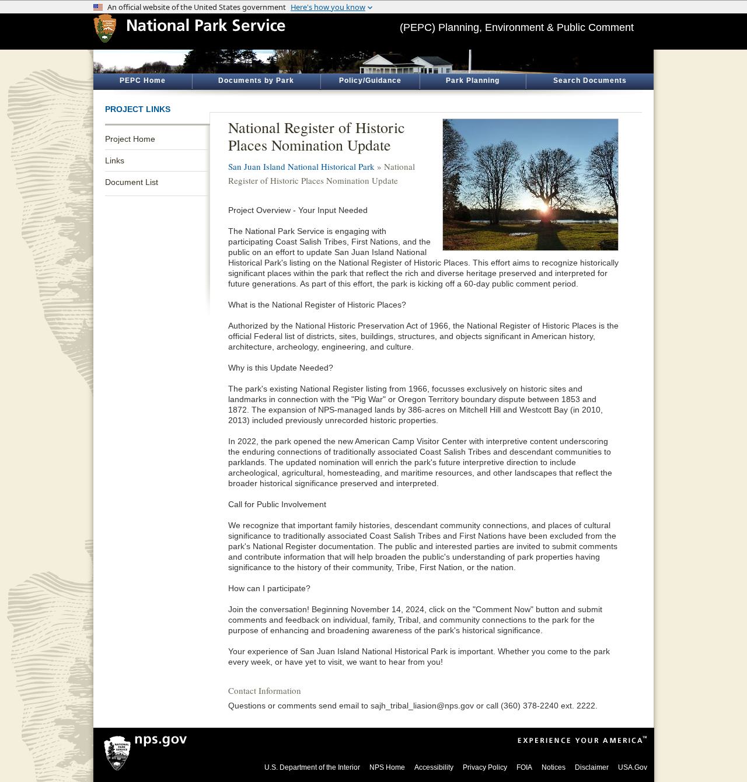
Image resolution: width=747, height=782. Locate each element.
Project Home (130, 139)
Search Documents (590, 80)
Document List (131, 182)
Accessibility (433, 767)
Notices (554, 767)
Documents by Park (256, 80)
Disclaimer (592, 767)
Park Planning (473, 80)
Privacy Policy (485, 767)
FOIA (524, 767)
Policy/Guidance (370, 80)
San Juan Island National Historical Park (301, 166)
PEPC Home (143, 80)
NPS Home (387, 767)
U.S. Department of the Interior (312, 767)
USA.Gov (632, 767)
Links (114, 160)
